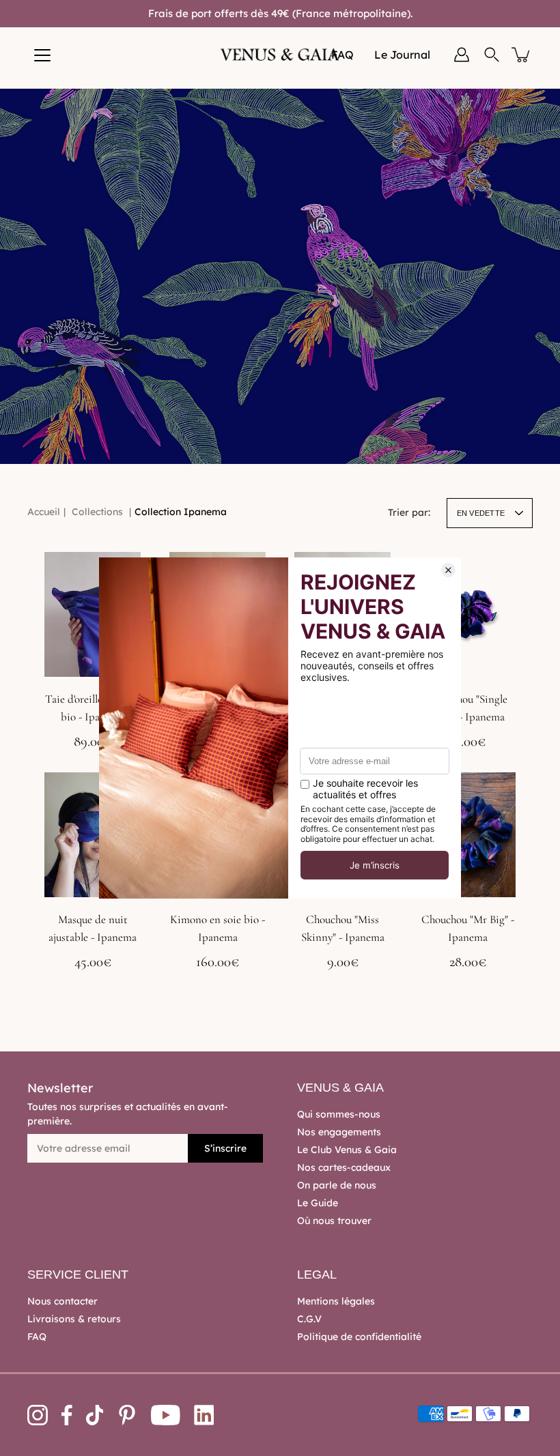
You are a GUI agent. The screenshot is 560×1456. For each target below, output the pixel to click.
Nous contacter (62, 1301)
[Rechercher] (492, 54)
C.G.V (309, 1319)
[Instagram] (37, 1415)
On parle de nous (336, 1185)
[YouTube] (165, 1415)
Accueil (43, 512)
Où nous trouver (334, 1220)
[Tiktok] (95, 1415)
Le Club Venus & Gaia (347, 1150)
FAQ (36, 1336)
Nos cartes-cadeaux (344, 1167)
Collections (97, 512)
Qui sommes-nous (338, 1114)
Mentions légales (336, 1301)
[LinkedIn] (204, 1415)
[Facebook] (66, 1415)
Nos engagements (339, 1132)
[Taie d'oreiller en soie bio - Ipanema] (92, 614)
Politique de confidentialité (359, 1336)
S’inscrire (225, 1148)
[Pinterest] (127, 1415)
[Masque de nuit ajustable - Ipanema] (92, 834)
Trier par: (409, 512)
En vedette (481, 513)
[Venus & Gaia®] (280, 54)
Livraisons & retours (74, 1319)
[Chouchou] (467, 614)
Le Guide (317, 1203)
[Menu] (42, 55)
